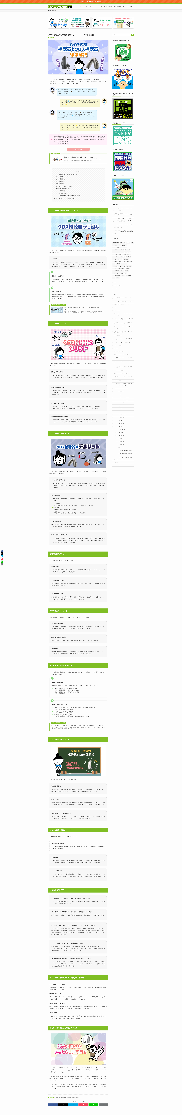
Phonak (128, 242)
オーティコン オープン (119, 394)
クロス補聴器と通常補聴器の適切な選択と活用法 (68, 195)
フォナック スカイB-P (118, 420)
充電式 (123, 261)
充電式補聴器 (130, 261)
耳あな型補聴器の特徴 (118, 370)
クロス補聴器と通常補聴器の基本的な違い (67, 174)
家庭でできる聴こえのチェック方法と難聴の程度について (123, 358)
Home (115, 282)
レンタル (114, 259)
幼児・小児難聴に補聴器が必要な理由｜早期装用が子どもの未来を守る (122, 209)
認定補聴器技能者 (116, 275)
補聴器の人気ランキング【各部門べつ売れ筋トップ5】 (123, 314)
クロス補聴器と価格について (63, 191)
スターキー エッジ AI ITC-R (125, 252)
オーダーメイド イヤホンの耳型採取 (122, 342)
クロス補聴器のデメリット (63, 179)
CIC (121, 242)
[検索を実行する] (132, 35)
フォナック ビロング (118, 406)
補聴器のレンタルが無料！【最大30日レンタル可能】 (123, 327)
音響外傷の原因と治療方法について (121, 373)
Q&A (115, 294)
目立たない (124, 263)
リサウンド (128, 256)
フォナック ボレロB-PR (119, 441)
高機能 (117, 277)
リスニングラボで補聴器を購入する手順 (122, 301)
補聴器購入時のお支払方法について (121, 304)
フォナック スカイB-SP (119, 423)
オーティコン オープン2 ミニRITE (122, 403)
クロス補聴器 (63, 1097)
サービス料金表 (117, 348)
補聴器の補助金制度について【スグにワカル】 (123, 362)
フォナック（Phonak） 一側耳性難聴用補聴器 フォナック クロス (123, 458)
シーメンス (127, 249)
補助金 (122, 270)
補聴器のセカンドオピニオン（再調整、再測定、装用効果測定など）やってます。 (123, 323)
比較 (113, 263)
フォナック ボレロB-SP (119, 444)
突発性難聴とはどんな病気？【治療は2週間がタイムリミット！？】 (123, 377)
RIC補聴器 (115, 245)
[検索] (133, 3)
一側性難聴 (125, 259)
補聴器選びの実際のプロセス (63, 188)
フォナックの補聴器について (120, 391)
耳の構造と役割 (117, 380)
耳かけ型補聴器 (116, 270)
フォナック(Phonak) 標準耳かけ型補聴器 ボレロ (123, 454)
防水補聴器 (128, 275)
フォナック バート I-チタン (124, 254)
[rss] (131, 3)
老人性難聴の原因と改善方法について (122, 354)
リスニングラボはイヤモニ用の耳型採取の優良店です (123, 339)
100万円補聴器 (116, 242)
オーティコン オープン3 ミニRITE (121, 397)
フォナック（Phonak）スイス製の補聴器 (123, 450)
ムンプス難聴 (121, 256)
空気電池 (116, 462)
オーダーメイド (116, 247)
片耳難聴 (51, 37)
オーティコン (123, 247)
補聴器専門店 (123, 273)
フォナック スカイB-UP (119, 426)
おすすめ (58, 1097)
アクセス (116, 288)
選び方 (77, 1097)
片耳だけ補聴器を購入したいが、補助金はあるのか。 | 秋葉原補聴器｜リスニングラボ (84, 308)
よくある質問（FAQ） (62, 193)
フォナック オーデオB (118, 408)
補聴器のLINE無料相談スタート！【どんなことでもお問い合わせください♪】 (123, 318)
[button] (53, 1104)
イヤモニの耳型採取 (118, 345)
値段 (120, 261)
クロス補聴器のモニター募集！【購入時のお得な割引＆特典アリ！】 (123, 367)
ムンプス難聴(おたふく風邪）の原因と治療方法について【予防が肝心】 (123, 384)
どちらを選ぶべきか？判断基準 (64, 186)
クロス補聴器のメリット (62, 176)
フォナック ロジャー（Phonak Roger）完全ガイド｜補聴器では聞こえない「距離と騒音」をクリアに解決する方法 (122, 220)
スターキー (115, 252)
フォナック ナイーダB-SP (119, 429)
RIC (132, 242)
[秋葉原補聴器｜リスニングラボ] (60, 6)
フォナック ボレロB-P (118, 438)
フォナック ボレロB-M (119, 435)
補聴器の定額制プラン (118, 285)
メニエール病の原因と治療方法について (122, 388)
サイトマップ (117, 310)
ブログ (115, 291)
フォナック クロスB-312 (119, 417)
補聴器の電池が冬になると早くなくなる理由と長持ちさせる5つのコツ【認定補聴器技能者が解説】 (123, 232)
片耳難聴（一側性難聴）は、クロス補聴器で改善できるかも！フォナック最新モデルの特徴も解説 (122, 214)
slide (120, 245)
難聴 (113, 277)
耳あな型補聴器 (121, 268)
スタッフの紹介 (117, 465)
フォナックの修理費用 (118, 447)
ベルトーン (115, 256)
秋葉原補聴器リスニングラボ (119, 266)
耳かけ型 (128, 268)
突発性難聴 (128, 266)
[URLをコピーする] (103, 1104)
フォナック (115, 254)
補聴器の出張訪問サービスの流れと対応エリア (123, 298)
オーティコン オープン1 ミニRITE (122, 400)
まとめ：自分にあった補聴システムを (66, 198)
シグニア (122, 249)
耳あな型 (114, 268)
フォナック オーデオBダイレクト (121, 414)
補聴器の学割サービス (118, 335)
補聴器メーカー (116, 273)
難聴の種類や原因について (119, 351)
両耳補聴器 (115, 261)
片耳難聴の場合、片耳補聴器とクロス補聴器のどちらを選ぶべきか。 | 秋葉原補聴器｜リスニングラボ (77, 725)
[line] (129, 3)
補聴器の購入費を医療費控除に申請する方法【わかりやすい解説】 (123, 332)
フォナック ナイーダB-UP (119, 432)
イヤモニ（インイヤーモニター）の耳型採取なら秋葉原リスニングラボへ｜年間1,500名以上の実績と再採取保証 (123, 226)
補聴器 (73, 1097)
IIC (124, 242)
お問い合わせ (117, 307)
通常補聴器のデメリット (62, 183)
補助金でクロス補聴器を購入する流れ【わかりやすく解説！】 (80, 157)
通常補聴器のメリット (62, 181)
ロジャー (120, 259)
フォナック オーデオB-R (119, 411)
